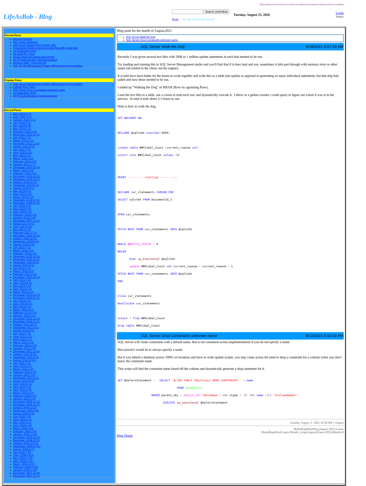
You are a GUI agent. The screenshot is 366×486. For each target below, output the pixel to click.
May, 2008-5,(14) (23, 458)
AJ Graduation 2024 (24, 51)
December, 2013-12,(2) (26, 295)
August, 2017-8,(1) (24, 223)
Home (175, 19)
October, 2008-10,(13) (25, 443)
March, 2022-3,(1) (23, 140)
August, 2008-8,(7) (24, 449)
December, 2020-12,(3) (26, 167)
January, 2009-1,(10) (25, 434)
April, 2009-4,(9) (22, 425)
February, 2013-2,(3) (25, 312)
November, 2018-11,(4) (26, 203)
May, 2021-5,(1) (22, 155)
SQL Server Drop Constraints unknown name (39, 90)
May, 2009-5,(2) (22, 422)
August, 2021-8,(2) (24, 146)
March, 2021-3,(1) (23, 158)
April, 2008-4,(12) (23, 461)
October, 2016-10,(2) (25, 238)
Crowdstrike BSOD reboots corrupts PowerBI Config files (45, 48)
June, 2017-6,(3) (22, 226)
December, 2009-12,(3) (26, 401)
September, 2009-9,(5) (26, 410)
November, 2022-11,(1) (26, 134)
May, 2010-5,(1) (22, 387)
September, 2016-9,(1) (26, 241)
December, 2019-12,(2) (26, 176)
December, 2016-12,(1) (26, 235)
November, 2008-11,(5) (26, 440)
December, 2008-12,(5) (26, 437)
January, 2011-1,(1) (24, 375)
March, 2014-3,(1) (23, 292)
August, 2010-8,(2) (24, 381)
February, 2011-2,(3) (24, 372)
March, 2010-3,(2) (23, 392)
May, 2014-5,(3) (22, 286)
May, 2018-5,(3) (22, 208)
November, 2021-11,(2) (26, 143)
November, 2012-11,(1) (26, 321)
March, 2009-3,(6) (23, 428)
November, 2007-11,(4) (26, 476)
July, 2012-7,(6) (22, 333)
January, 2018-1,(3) (24, 217)
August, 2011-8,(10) (24, 360)
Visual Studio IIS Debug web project (33, 57)
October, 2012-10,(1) (25, 324)
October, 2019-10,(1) (25, 182)
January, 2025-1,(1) (24, 119)
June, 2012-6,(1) (22, 336)
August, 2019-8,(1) (24, 188)
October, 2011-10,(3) (25, 354)
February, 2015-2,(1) (25, 274)
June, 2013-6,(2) (22, 303)
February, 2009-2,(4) (25, 431)
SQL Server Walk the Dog (140, 37)
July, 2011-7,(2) (22, 363)
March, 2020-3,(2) (23, 170)
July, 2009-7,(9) (22, 416)
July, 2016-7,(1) (22, 247)
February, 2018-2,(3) (25, 214)
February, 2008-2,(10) (25, 467)
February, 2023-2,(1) (25, 131)
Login (340, 13)
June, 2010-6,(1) (22, 384)
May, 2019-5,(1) (22, 191)
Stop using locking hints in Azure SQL (34, 45)
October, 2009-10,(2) (25, 407)
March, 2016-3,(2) (23, 250)
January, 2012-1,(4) (24, 348)
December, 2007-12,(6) (26, 473)
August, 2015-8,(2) (24, 265)
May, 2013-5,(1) (22, 306)
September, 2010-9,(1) (26, 378)
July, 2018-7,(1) (22, 206)
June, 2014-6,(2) (22, 283)
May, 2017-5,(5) (22, 229)
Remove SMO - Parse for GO (29, 62)
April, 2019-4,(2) (22, 194)
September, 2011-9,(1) (26, 357)
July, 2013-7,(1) (22, 300)
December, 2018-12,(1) (26, 200)
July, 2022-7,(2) (22, 137)
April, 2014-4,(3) (22, 289)
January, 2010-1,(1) (24, 398)
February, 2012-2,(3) (25, 345)
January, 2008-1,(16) (25, 470)
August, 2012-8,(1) (24, 330)
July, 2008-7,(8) (22, 452)
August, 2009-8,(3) (24, 413)
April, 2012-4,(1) (22, 339)
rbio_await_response (25, 42)
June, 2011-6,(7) (22, 366)
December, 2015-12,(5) (26, 256)
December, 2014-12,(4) (26, 277)
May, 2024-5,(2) (22, 125)
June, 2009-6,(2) (22, 419)
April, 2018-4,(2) (22, 211)
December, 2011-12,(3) (26, 351)
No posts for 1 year (24, 54)
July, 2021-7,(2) (22, 149)
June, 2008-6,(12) (23, 455)
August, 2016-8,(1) (24, 244)
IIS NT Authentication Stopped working (35, 59)
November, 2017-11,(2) (26, 220)
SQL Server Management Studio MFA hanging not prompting (48, 65)
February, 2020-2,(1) (25, 173)
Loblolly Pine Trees (24, 87)
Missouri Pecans (22, 39)
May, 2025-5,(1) (22, 114)
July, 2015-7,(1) (22, 268)
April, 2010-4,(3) (22, 390)
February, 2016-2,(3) (25, 253)
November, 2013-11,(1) (26, 298)
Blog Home (125, 435)
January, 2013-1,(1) (24, 315)
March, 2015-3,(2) (23, 271)
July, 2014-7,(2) (22, 280)
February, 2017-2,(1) (25, 232)
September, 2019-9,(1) (26, 185)
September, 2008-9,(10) (26, 446)
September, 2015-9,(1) (26, 262)
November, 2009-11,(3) (26, 404)
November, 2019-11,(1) (26, 179)
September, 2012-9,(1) (26, 327)
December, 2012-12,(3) (26, 318)
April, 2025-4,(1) (22, 117)
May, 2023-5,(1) (22, 128)
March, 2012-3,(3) (23, 342)
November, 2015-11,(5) (26, 259)
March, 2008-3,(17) (24, 464)
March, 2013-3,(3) (23, 309)
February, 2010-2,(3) (25, 395)
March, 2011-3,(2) (23, 369)
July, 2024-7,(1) (22, 122)
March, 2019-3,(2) (23, 197)
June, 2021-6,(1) (22, 152)
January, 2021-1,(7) (24, 164)
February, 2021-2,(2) (25, 161)
